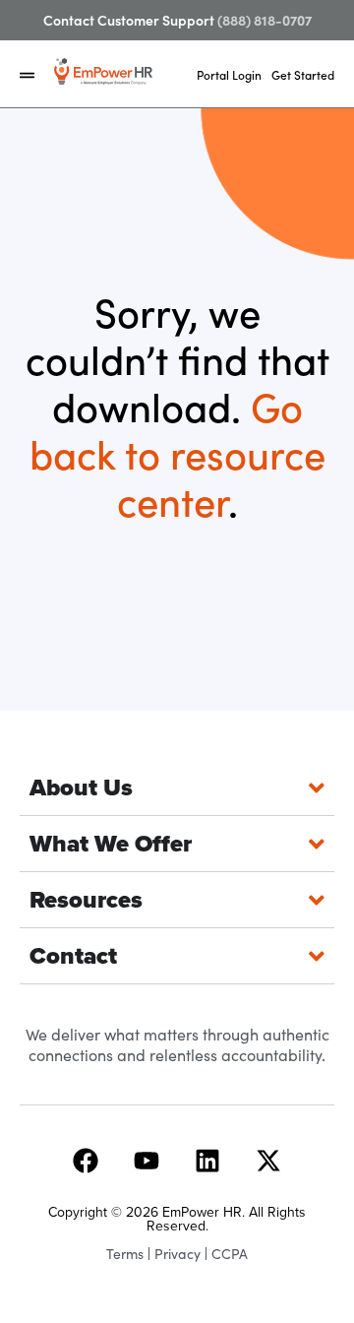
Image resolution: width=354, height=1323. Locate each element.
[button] (27, 75)
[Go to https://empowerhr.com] (103, 71)
